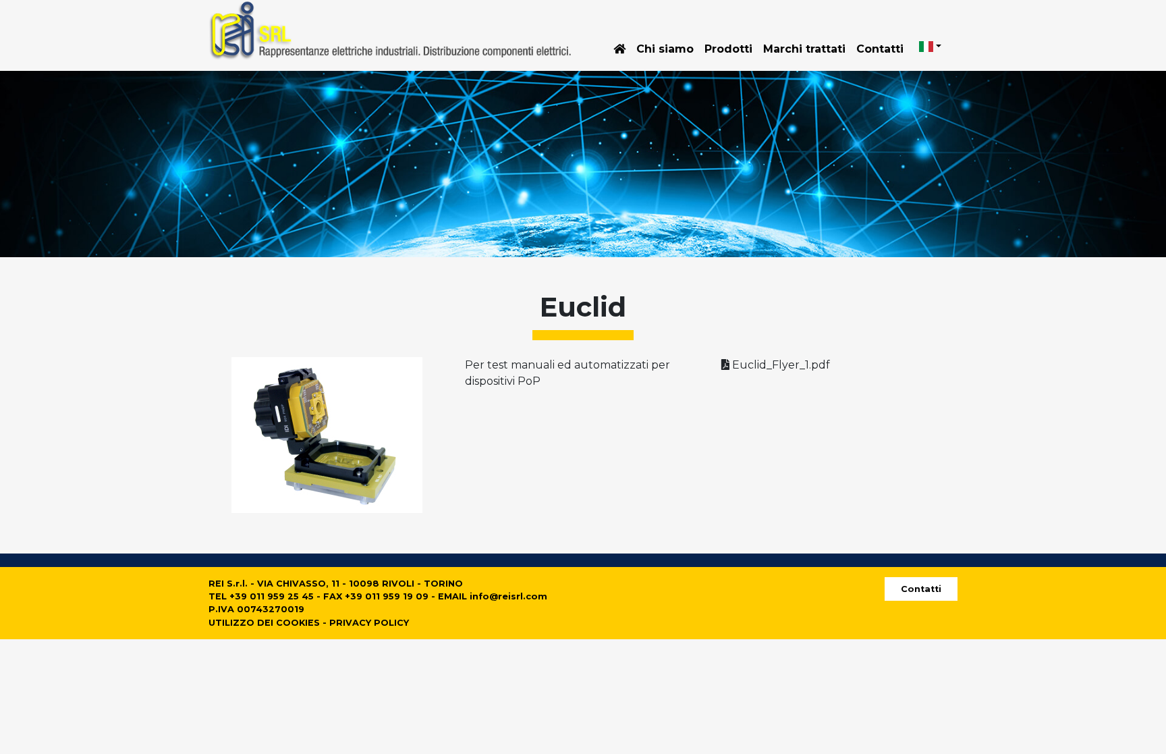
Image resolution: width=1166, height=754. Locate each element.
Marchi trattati (804, 49)
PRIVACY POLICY (369, 623)
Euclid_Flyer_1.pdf (779, 364)
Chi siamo (665, 49)
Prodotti (728, 49)
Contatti (880, 49)
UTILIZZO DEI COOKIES (264, 623)
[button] (930, 46)
